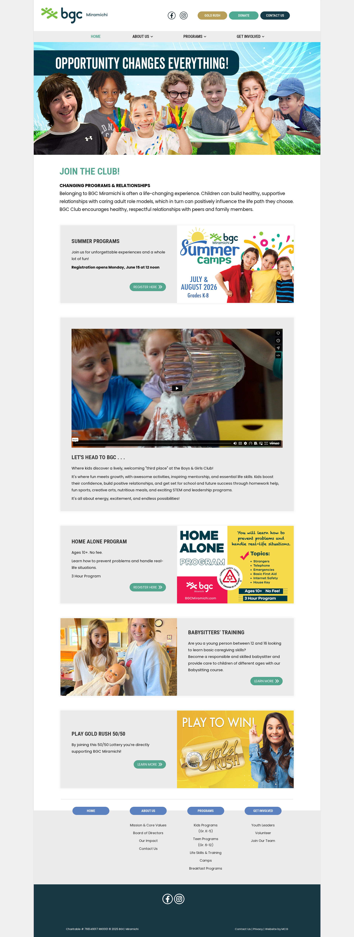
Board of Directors (148, 833)
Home (96, 36)
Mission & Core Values (148, 825)
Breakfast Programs (205, 868)
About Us (140, 36)
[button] (151, 36)
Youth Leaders (263, 825)
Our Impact (148, 840)
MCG (285, 929)
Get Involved (249, 36)
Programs (192, 36)
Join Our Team (263, 840)
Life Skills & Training (205, 852)
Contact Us (148, 848)
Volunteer (263, 833)
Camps (206, 860)
